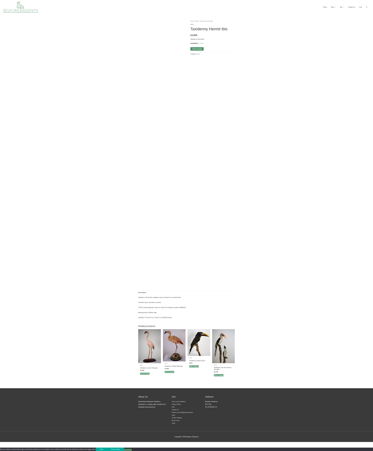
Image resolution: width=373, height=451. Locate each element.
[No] (128, 450)
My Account (175, 420)
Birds (196, 21)
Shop (173, 423)
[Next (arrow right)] (12, 447)
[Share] (20, 444)
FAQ (173, 407)
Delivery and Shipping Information (182, 412)
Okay (101, 449)
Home (192, 21)
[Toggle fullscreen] (12, 444)
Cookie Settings (177, 418)
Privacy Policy (176, 404)
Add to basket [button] (144, 374)
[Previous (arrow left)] (4, 447)
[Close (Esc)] (28, 444)
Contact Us (175, 409)
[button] (367, 7)
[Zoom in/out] (4, 444)
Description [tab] (142, 292)
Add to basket (197, 49)
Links (173, 415)
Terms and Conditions (179, 401)
